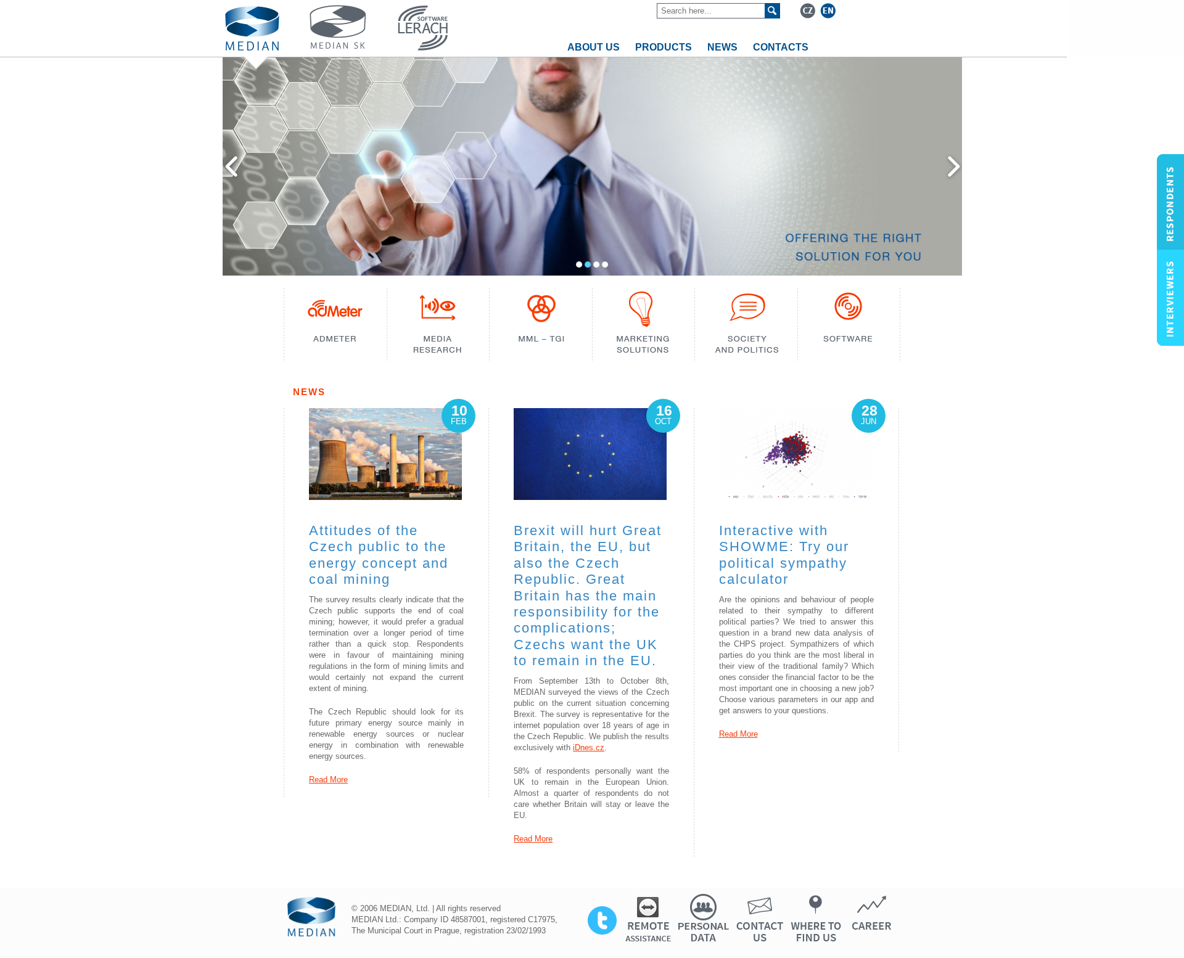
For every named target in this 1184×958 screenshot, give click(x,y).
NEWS (722, 47)
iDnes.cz (588, 747)
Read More (328, 779)
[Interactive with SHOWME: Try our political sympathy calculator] (795, 496)
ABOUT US (593, 47)
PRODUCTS (663, 47)
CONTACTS (780, 47)
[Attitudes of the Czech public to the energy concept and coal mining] (385, 496)
